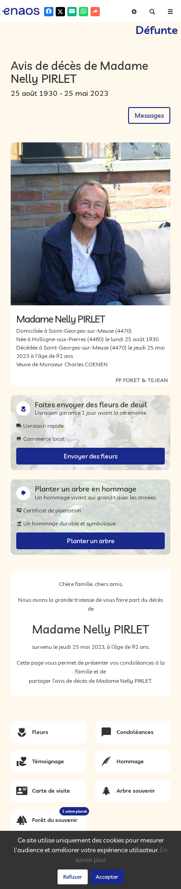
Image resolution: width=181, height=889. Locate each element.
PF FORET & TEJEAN (142, 380)
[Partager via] (95, 11)
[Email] (72, 11)
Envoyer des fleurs (90, 456)
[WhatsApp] (83, 11)
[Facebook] (48, 11)
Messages (149, 115)
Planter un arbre (91, 541)
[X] (60, 11)
